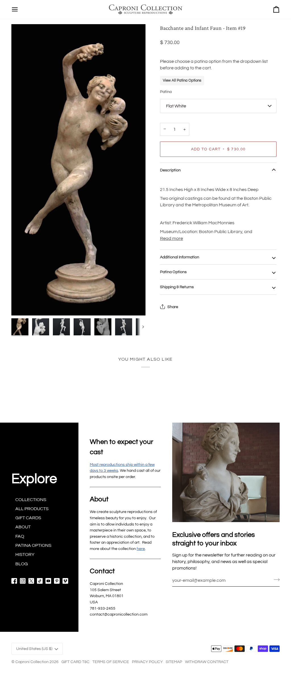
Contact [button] (102, 571)
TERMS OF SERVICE (110, 662)
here (141, 549)
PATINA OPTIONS (33, 545)
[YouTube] (48, 581)
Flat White (176, 106)
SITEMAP (174, 662)
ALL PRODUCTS (32, 508)
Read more (171, 238)
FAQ (19, 536)
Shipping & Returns (177, 287)
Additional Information (179, 257)
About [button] (99, 499)
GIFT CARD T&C (75, 662)
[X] (31, 581)
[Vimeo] (65, 581)
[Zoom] (78, 169)
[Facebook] (14, 581)
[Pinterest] (57, 581)
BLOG (21, 564)
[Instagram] (23, 581)
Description (170, 170)
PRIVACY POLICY (147, 662)
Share (172, 307)
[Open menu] (14, 9)
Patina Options (173, 272)
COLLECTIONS (30, 499)
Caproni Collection (32, 662)
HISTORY (24, 554)
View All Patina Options (182, 80)
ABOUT (23, 527)
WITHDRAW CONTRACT (206, 662)
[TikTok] (40, 581)
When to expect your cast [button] (121, 447)
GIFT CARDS (28, 518)
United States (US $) (34, 649)
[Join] (275, 579)
